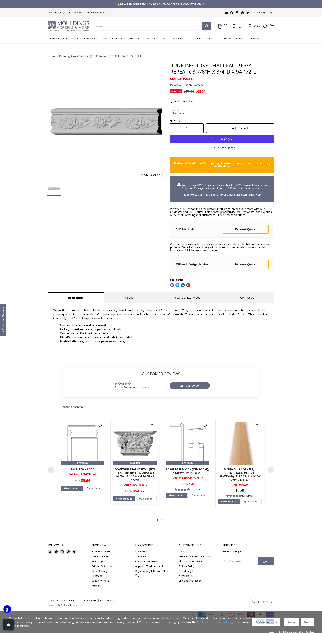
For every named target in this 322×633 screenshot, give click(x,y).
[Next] (270, 470)
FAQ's (63, 12)
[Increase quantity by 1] (199, 128)
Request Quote (245, 229)
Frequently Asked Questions (195, 556)
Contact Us (247, 297)
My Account (141, 551)
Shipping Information (191, 561)
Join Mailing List (187, 571)
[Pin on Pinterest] (188, 285)
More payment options (222, 147)
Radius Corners (157, 38)
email (230, 194)
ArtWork (96, 585)
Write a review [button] (190, 385)
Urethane (97, 575)
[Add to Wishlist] (100, 426)
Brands (134, 38)
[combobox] (148, 26)
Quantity (175, 120)
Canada (264, 12)
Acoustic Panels (101, 556)
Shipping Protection (190, 580)
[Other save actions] (276, 622)
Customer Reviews (95, 12)
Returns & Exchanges (186, 297)
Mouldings (181, 38)
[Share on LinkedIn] (183, 285)
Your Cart (140, 556)
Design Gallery (233, 38)
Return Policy (186, 566)
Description (76, 298)
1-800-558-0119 (213, 194)
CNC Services (76, 12)
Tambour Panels (101, 551)
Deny (307, 622)
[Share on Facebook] (172, 285)
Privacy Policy (107, 600)
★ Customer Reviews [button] (3, 320)
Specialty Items (100, 580)
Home (51, 56)
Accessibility (186, 575)
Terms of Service (88, 600)
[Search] (206, 26)
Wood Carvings (206, 38)
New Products (112, 38)
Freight (128, 297)
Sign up (266, 561)
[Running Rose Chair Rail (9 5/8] (54, 188)
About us (52, 12)
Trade (255, 38)
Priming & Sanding (102, 566)
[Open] (8, 624)
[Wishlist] (265, 26)
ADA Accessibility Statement (62, 600)
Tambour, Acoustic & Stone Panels (72, 38)
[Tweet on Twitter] (177, 285)
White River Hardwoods (188, 84)
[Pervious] (51, 470)
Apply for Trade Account (149, 566)
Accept (291, 622)
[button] (182, 489)
